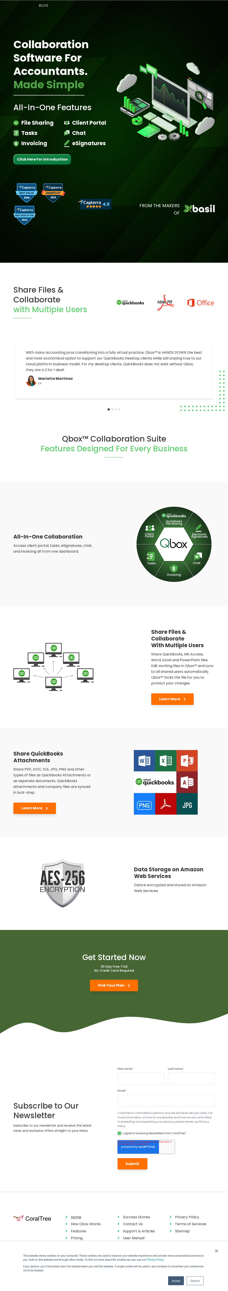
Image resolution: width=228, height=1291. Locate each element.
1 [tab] (109, 409)
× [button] (216, 1249)
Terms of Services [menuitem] (190, 1224)
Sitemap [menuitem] (182, 1231)
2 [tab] (112, 409)
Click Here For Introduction (42, 159)
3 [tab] (116, 409)
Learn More (170, 699)
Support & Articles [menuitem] (139, 1231)
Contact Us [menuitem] (133, 1224)
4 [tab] (119, 409)
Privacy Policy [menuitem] (187, 1217)
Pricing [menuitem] (77, 1238)
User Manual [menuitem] (134, 1238)
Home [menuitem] (76, 1217)
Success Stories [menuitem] (136, 1217)
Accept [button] (176, 1281)
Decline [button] (195, 1281)
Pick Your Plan (111, 985)
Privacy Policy (155, 1259)
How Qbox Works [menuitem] (86, 1224)
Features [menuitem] (78, 1231)
